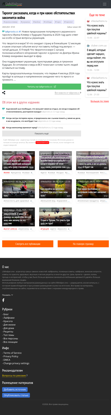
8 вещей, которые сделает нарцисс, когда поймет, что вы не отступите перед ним (96, 57)
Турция (45, 228)
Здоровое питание (67, 200)
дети (44, 172)
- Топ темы (8, 335)
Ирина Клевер (11, 22)
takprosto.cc (11, 31)
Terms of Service (12, 352)
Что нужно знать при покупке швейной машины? (97, 29)
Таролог (69, 22)
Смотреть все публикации (27, 244)
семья (26, 172)
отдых (61, 172)
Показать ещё (42, 133)
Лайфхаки (8, 317)
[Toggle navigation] (105, 4)
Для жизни (9, 324)
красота (63, 228)
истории (105, 172)
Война (37, 22)
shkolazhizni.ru (99, 21)
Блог (6, 314)
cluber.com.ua (99, 45)
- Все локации (9, 342)
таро (59, 22)
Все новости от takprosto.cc (67, 92)
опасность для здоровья (17, 200)
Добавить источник (15, 389)
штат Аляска (11, 228)
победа (48, 22)
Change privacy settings (16, 363)
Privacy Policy (10, 356)
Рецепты (16, 172)
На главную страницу (83, 244)
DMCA (6, 359)
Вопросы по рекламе (14, 375)
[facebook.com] (3, 300)
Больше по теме (100, 101)
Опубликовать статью (16, 395)
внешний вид (48, 200)
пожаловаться (42, 142)
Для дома (8, 328)
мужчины (24, 228)
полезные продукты (89, 200)
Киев (7, 172)
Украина (26, 22)
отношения (93, 172)
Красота (8, 321)
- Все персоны (10, 338)
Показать (6, 295)
